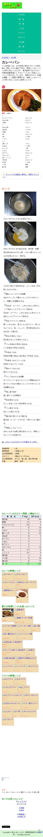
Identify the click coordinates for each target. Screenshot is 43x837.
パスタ (21, 28)
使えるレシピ (5, 777)
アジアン (21, 33)
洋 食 (21, 24)
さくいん (21, 51)
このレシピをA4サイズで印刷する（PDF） (21, 442)
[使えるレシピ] (3, 780)
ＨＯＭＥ (21, 15)
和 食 (21, 19)
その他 (21, 42)
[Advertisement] (21, 486)
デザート (21, 37)
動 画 (21, 47)
